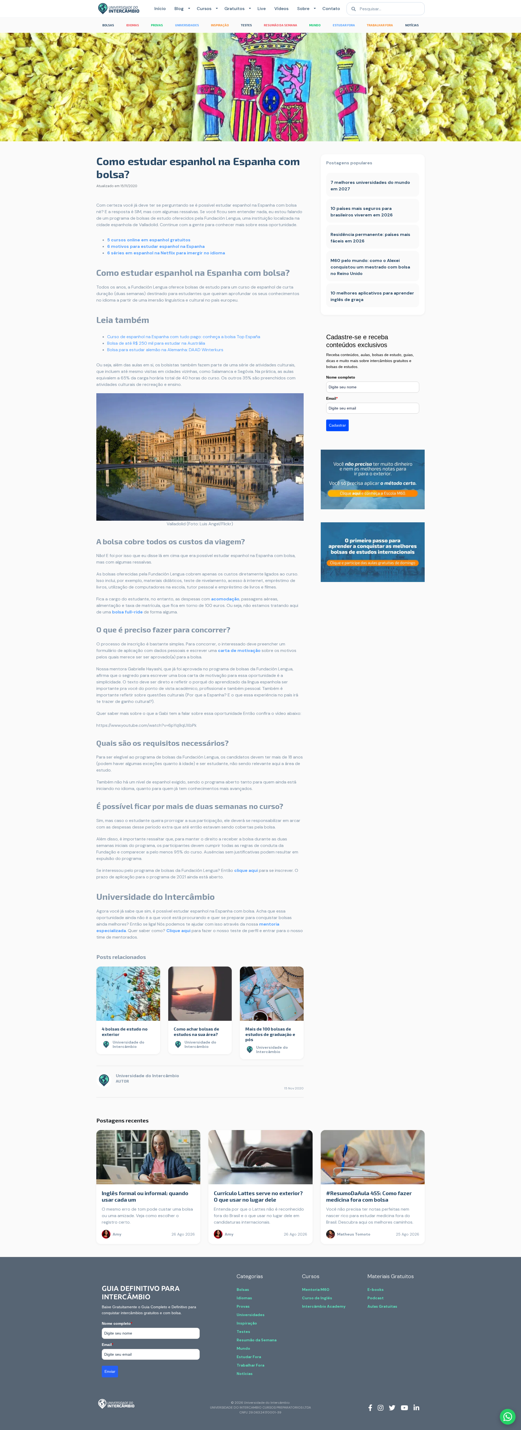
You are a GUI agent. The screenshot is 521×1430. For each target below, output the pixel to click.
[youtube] (404, 1407)
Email (332, 398)
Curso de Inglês (317, 1297)
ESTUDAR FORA (344, 25)
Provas (243, 1306)
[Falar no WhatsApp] (508, 1417)
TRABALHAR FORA (380, 25)
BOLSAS (108, 25)
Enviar (109, 1371)
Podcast (375, 1297)
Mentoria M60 (315, 1289)
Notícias (245, 1373)
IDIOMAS (132, 25)
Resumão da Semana (257, 1340)
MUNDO (314, 25)
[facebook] (370, 1407)
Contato (331, 8)
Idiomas (244, 1297)
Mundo (243, 1348)
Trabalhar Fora (250, 1365)
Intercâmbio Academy (323, 1306)
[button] (188, 8)
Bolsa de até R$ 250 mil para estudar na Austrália (156, 343)
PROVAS (157, 25)
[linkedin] (416, 1407)
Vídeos (281, 8)
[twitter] (392, 1407)
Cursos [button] (204, 8)
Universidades (251, 1314)
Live (262, 8)
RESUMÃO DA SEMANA (280, 25)
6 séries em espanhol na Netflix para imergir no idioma (166, 253)
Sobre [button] (303, 8)
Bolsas (243, 1289)
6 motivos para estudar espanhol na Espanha (156, 246)
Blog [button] (179, 8)
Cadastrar (337, 425)
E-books (375, 1289)
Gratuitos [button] (234, 8)
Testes (243, 1331)
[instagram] (380, 1407)
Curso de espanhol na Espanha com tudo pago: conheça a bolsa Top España (183, 337)
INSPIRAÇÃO (220, 25)
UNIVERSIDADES (187, 25)
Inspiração (247, 1323)
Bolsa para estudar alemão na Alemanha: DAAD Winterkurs (165, 350)
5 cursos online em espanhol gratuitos (148, 240)
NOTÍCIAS (412, 25)
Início (160, 8)
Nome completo (340, 377)
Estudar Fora (249, 1356)
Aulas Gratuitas (382, 1306)
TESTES (246, 25)
